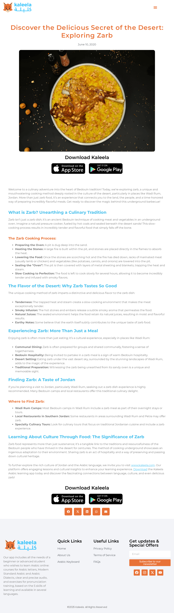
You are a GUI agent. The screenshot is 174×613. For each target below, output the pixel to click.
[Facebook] (137, 572)
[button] (155, 7)
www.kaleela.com (143, 465)
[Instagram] (145, 572)
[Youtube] (160, 572)
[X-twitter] (152, 572)
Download (140, 469)
